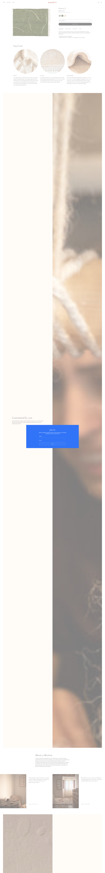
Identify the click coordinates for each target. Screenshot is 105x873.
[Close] (77, 427)
